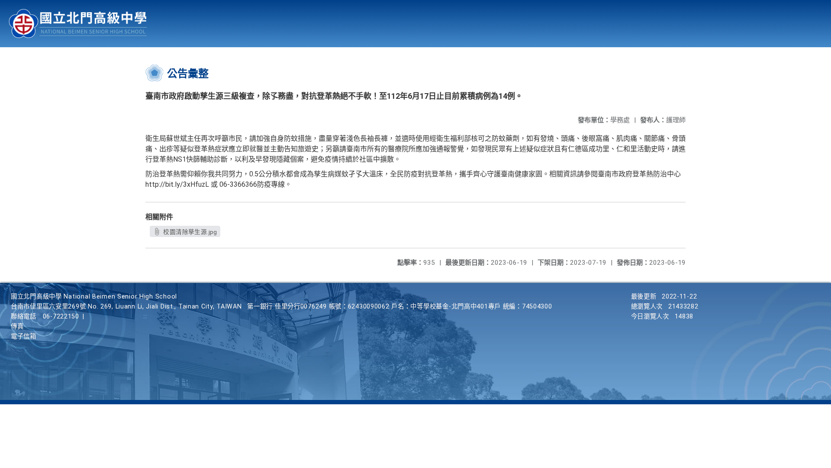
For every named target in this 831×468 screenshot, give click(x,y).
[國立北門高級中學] (78, 23)
